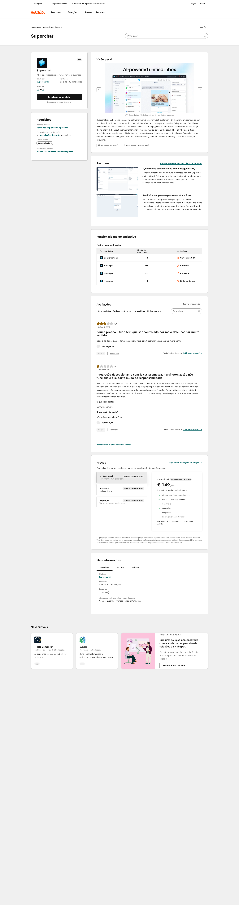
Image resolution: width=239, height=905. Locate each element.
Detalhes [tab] (104, 567)
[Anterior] (99, 89)
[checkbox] (122, 477)
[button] (204, 27)
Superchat (42, 82)
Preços (88, 12)
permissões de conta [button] (50, 135)
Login (193, 4)
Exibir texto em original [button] (192, 353)
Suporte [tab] (120, 567)
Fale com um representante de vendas (89, 4)
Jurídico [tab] (135, 567)
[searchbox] (166, 36)
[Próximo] (200, 89)
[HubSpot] (38, 12)
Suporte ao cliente (59, 4)
